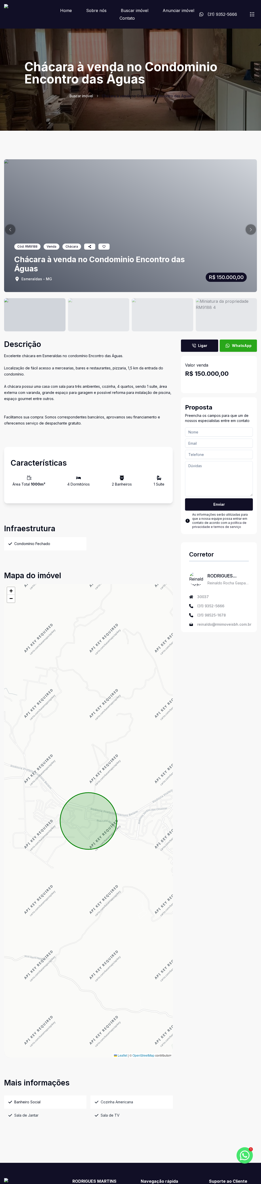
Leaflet (122, 1055)
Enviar (219, 504)
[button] (10, 229)
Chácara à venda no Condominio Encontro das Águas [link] (147, 96)
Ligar (202, 345)
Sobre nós (96, 10)
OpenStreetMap (143, 1055)
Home (66, 10)
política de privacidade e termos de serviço (219, 525)
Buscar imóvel (134, 10)
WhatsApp (242, 345)
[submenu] (252, 14)
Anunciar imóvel (178, 10)
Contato (127, 18)
